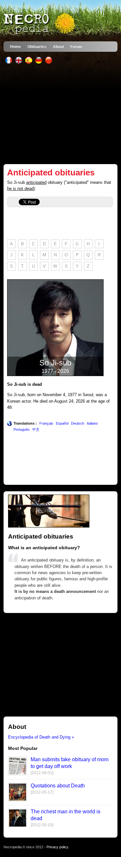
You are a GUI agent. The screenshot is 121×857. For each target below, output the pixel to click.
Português (22, 429)
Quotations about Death (58, 785)
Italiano (92, 423)
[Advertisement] (60, 114)
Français (46, 423)
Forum (76, 46)
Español (62, 423)
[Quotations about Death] (17, 800)
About (58, 46)
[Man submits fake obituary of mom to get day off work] (17, 774)
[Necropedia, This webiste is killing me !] (40, 24)
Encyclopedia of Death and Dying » (41, 737)
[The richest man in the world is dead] (17, 826)
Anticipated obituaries (51, 172)
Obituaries (36, 46)
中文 (35, 429)
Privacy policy (57, 847)
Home (15, 46)
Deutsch (77, 423)
